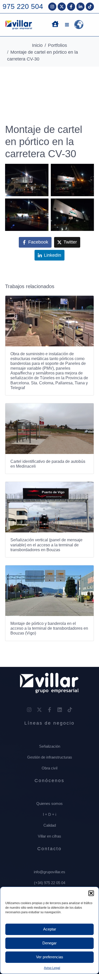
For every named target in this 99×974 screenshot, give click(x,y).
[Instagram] (52, 7)
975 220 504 (23, 6)
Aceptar (49, 929)
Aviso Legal (52, 968)
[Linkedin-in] (80, 7)
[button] (91, 893)
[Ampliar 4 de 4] (87, 205)
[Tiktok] (90, 7)
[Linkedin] (60, 710)
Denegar (49, 943)
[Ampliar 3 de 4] (41, 205)
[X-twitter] (62, 7)
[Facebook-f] (71, 7)
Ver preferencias (49, 957)
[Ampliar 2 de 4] (87, 170)
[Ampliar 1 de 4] (41, 170)
